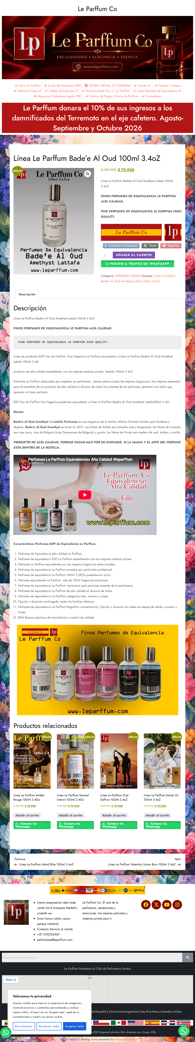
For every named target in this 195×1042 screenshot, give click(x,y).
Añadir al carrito (134, 255)
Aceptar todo (74, 1026)
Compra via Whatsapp (26, 825)
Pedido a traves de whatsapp (139, 263)
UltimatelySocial (125, 1039)
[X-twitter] (156, 904)
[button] (87, 173)
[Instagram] (177, 904)
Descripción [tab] (27, 294)
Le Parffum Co (97, 8)
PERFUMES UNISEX (128, 276)
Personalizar (24, 1026)
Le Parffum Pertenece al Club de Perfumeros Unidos (97, 968)
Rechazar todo (49, 1026)
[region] (49, 1012)
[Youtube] (167, 904)
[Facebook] (146, 904)
